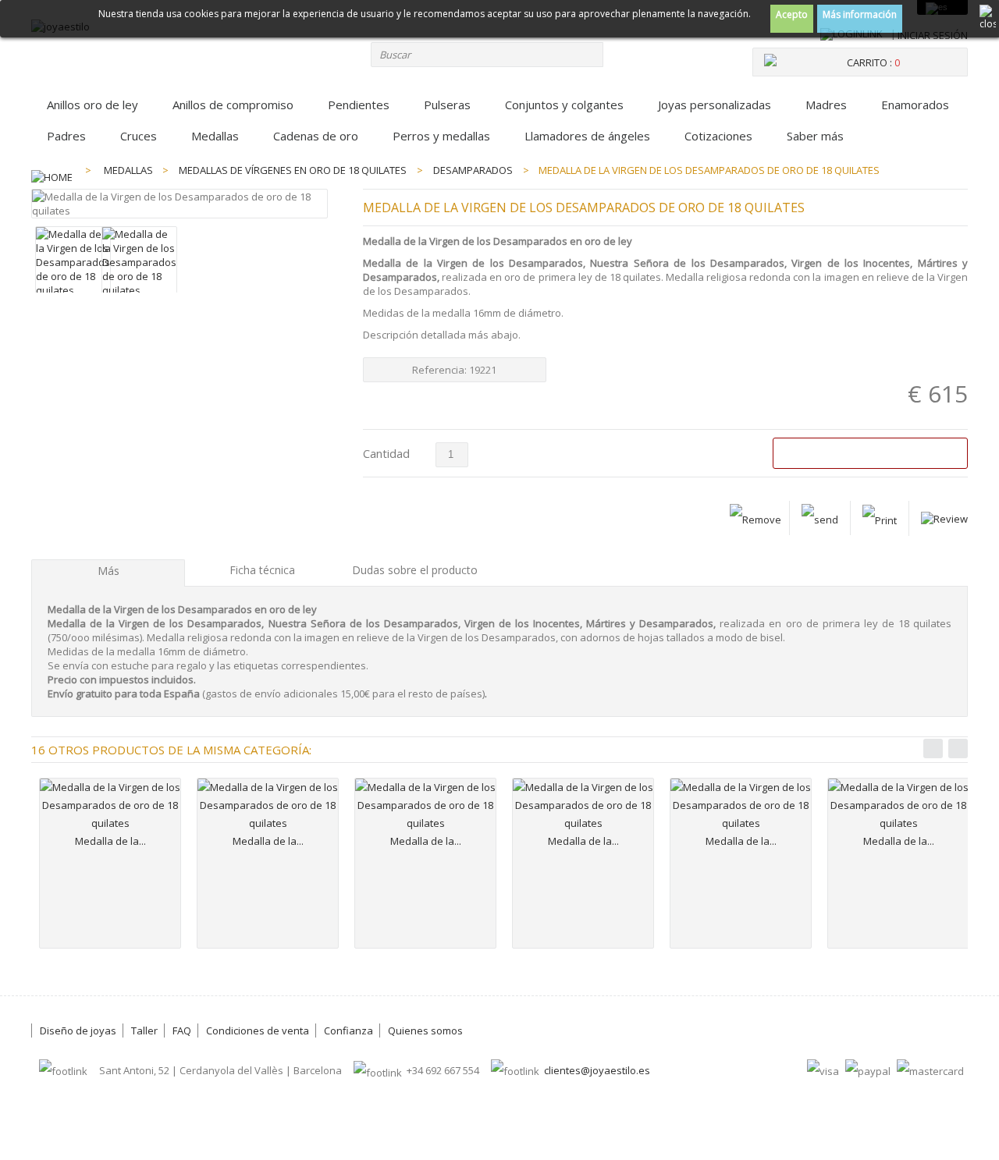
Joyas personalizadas (714, 104)
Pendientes (358, 104)
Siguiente (958, 748)
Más (108, 570)
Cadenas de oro (315, 136)
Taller (144, 1030)
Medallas (215, 136)
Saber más (815, 136)
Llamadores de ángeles (587, 136)
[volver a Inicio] (52, 170)
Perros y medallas (441, 136)
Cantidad (386, 453)
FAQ (181, 1030)
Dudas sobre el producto (415, 569)
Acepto (792, 14)
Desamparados (473, 170)
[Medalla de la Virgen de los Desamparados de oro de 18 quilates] (73, 290)
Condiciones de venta (257, 1030)
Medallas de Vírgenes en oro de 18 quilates (293, 170)
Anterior (933, 748)
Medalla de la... (110, 841)
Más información (860, 14)
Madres (826, 104)
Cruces (138, 136)
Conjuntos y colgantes (564, 104)
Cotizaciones (718, 136)
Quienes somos (425, 1030)
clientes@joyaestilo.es (597, 1070)
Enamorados (915, 104)
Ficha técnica (262, 569)
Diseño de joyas (78, 1030)
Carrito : (873, 62)
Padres (66, 136)
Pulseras (447, 104)
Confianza (348, 1030)
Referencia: (440, 370)
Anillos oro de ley (92, 104)
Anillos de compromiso (232, 104)
